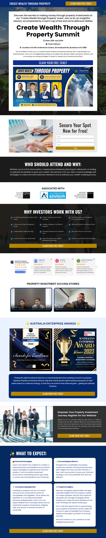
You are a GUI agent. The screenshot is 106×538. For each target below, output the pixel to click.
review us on (19, 272)
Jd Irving (41, 260)
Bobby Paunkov (86, 260)
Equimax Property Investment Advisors (22, 262)
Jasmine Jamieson (65, 260)
